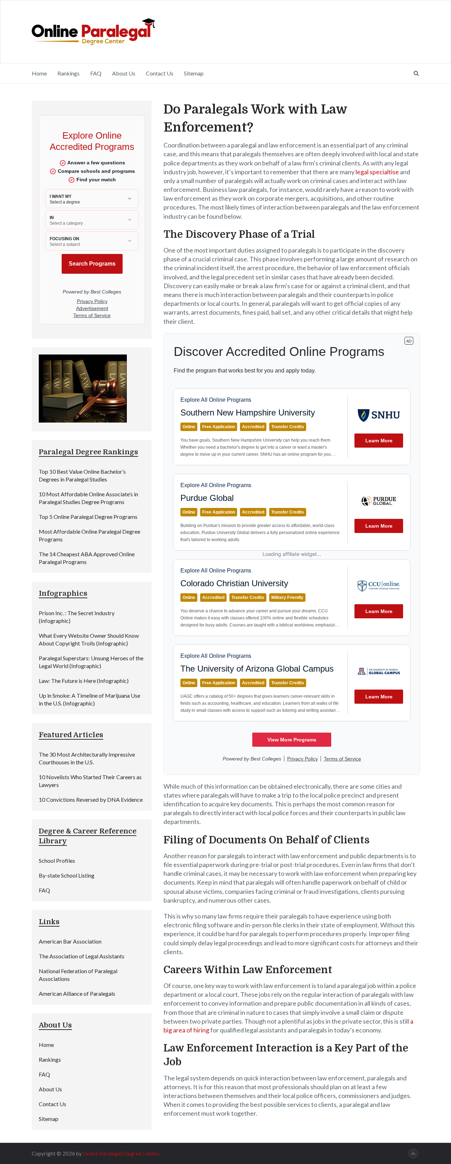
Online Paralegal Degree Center (120, 1153)
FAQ (95, 73)
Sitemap (194, 73)
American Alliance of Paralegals (77, 993)
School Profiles (57, 860)
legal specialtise (377, 172)
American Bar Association (70, 941)
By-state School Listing (66, 875)
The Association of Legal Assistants (81, 956)
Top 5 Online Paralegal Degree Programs (88, 516)
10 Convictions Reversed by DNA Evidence (91, 799)
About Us (123, 73)
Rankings (68, 73)
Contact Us (159, 73)
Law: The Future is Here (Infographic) (84, 680)
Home (39, 73)
